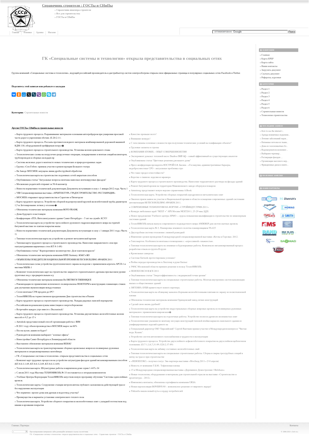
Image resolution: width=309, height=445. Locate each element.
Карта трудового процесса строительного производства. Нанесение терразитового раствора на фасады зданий (186, 181)
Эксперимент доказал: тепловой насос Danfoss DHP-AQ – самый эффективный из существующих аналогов (184, 156)
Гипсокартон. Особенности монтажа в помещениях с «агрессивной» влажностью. (172, 241)
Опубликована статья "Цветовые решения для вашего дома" (161, 160)
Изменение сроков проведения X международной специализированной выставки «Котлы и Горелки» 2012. (184, 236)
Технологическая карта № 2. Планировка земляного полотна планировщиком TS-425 (173, 227)
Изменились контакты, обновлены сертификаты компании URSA (163, 382)
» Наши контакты (268, 66)
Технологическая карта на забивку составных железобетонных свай (165, 348)
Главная (15, 32)
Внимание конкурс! (140, 138)
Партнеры (24, 425)
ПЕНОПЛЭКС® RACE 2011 (145, 270)
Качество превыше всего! (143, 134)
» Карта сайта (266, 62)
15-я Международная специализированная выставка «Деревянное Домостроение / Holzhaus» (178, 369)
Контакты (294, 425)
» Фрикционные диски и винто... (274, 164)
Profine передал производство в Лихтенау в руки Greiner (159, 262)
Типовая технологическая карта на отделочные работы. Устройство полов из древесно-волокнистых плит (184, 316)
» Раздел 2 (264, 92)
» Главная (265, 54)
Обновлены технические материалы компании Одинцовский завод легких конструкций (174, 299)
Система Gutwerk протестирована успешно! (153, 257)
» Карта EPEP (266, 58)
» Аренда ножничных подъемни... (275, 134)
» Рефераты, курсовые (270, 77)
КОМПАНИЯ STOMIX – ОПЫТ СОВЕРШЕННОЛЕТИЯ (159, 151)
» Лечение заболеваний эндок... (274, 138)
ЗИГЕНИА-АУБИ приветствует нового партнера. (155, 287)
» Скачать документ (269, 73)
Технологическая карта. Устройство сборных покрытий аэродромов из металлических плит (177, 194)
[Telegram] (54, 94)
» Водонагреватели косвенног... (274, 149)
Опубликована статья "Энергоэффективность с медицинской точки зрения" (168, 275)
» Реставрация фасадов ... (271, 157)
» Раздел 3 (264, 96)
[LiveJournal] (34, 94)
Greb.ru (294, 431)
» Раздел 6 (264, 107)
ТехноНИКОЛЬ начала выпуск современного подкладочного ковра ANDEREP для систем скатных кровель (184, 223)
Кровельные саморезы (142, 253)
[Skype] (49, 94)
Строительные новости (36, 112)
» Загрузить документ (270, 69)
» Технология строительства (273, 115)
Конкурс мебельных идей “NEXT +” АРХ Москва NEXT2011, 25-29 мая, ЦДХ (170, 211)
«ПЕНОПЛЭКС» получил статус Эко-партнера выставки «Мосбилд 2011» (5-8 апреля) (175, 361)
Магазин (52, 32)
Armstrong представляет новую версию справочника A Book (161, 190)
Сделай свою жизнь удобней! (145, 304)
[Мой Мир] (24, 94)
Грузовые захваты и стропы (145, 147)
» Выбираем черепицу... (270, 153)
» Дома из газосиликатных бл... (274, 145)
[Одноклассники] (19, 94)
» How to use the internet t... (272, 130)
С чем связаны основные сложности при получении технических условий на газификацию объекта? (181, 142)
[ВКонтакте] (14, 94)
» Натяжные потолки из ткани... (274, 142)
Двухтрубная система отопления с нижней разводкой (158, 232)
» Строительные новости (272, 111)
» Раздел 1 (264, 88)
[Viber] (39, 94)
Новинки (28, 32)
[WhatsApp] (44, 94)
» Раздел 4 (264, 100)
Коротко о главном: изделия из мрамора (151, 177)
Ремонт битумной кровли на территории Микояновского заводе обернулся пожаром (173, 185)
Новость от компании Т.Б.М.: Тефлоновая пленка (155, 365)
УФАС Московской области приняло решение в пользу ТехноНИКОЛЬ (166, 266)
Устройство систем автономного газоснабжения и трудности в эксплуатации (169, 336)
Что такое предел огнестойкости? (147, 172)
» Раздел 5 (264, 103)
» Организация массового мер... (274, 160)
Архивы (39, 32)
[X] (29, 94)
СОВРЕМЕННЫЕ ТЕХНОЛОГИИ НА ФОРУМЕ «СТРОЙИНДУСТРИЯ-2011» (170, 207)
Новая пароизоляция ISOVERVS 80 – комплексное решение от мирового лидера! (171, 386)
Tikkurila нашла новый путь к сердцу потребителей (157, 391)
